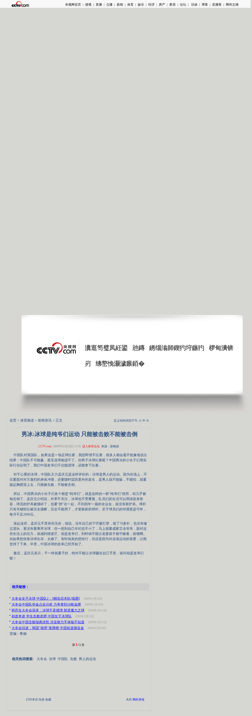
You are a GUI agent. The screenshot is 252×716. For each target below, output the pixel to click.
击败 (73, 659)
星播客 (217, 4)
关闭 (129, 699)
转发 (42, 699)
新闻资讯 (45, 420)
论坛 (183, 4)
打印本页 (32, 699)
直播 (99, 4)
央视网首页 (73, 4)
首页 (13, 420)
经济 (151, 4)
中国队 (63, 659)
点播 (109, 4)
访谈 (193, 4)
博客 (205, 4)
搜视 (88, 4)
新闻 (120, 4)
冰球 (52, 659)
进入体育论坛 (91, 446)
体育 (130, 4)
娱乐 (141, 4)
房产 (162, 4)
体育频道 (27, 420)
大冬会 (42, 659)
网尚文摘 (232, 4)
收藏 (48, 699)
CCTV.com (44, 446)
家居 (172, 4)
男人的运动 (87, 659)
